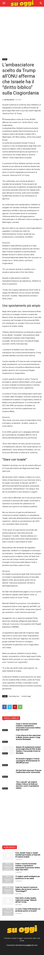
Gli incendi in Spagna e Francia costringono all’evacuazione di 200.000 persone (27, 761)
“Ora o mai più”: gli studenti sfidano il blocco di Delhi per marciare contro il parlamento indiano (27, 785)
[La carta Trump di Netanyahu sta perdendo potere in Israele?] (8, 912)
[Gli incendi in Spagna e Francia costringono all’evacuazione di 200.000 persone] (8, 762)
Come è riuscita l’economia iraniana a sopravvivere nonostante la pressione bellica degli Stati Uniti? (28, 727)
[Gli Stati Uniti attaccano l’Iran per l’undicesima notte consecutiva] (8, 773)
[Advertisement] (22, 32)
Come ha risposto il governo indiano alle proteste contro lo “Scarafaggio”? (27, 889)
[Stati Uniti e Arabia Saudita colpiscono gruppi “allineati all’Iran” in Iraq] (8, 901)
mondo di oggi (26, 696)
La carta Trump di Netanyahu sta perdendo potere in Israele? (27, 910)
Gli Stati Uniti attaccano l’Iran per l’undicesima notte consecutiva (29, 771)
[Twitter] (9, 707)
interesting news (14, 696)
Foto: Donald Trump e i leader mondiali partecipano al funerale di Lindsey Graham (27, 855)
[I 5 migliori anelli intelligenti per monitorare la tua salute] (8, 879)
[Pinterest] (15, 707)
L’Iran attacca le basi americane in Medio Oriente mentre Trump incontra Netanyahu (28, 737)
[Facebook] (4, 707)
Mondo (5, 59)
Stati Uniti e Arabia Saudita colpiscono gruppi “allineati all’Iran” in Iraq (25, 900)
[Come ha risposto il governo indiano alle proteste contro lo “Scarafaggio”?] (8, 890)
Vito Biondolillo (9, 99)
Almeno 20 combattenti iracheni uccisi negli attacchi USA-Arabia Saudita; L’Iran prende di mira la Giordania (28, 750)
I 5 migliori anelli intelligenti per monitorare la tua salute (27, 877)
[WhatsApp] (20, 707)
